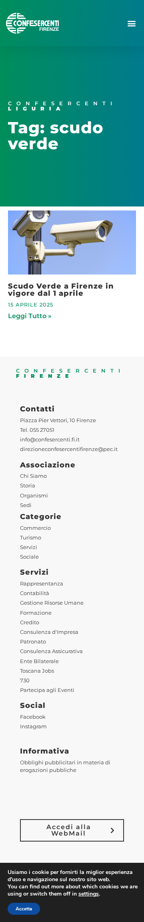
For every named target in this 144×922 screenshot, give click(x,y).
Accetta (24, 909)
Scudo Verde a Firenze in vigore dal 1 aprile (61, 289)
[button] (131, 23)
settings (88, 894)
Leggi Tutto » (30, 316)
